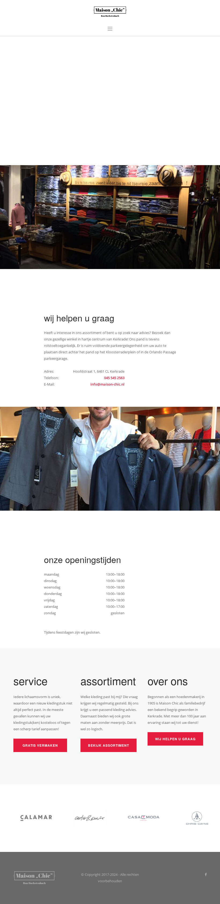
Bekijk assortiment (108, 745)
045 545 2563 (114, 377)
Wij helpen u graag (175, 738)
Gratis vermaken (40, 745)
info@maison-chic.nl (107, 384)
